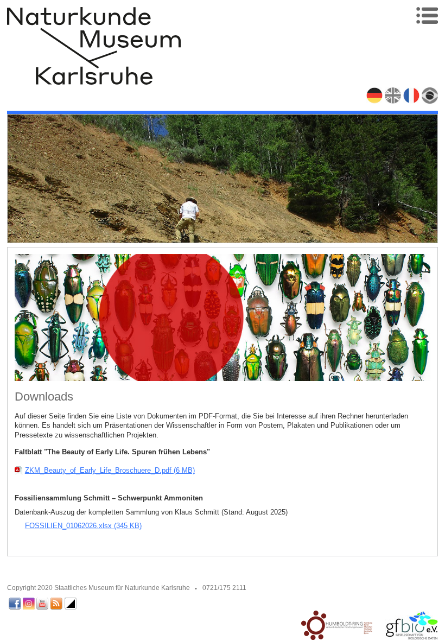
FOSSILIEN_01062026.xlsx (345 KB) (83, 526)
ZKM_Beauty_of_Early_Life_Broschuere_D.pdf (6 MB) (110, 470)
